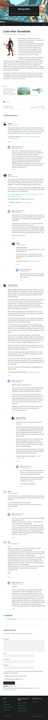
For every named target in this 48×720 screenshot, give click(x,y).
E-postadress (6, 659)
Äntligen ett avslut (22, 708)
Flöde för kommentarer (8, 707)
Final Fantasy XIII (34, 95)
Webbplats (6, 665)
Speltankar (8, 101)
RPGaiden (24, 9)
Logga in (5, 701)
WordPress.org (6, 709)
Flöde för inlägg (6, 704)
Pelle (9, 542)
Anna (14, 34)
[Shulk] (10, 46)
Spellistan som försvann (23, 710)
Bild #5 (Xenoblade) (12, 619)
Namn (5, 653)
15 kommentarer (21, 34)
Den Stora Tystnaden (25, 202)
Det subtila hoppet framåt (33, 372)
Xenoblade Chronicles (8, 106)
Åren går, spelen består (21, 95)
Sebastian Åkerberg (12, 285)
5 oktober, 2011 (7, 34)
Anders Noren (37, 716)
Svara (9, 141)
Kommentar (6, 639)
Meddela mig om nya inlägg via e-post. (14, 679)
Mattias (10, 123)
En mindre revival (21, 705)
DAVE (9, 491)
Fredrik (9, 174)
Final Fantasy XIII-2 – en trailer (37, 106)
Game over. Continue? (22, 702)
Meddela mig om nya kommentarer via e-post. (16, 676)
